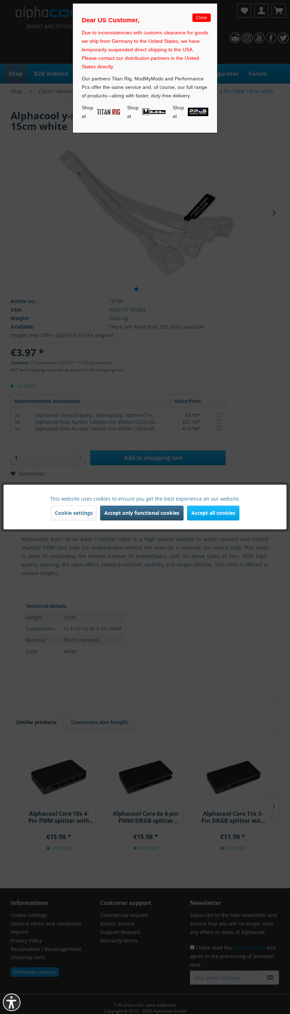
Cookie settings (74, 512)
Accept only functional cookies (141, 512)
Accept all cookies (213, 512)
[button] (12, 1002)
